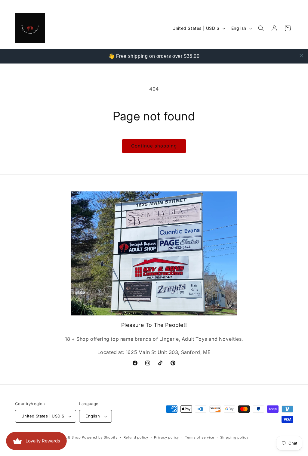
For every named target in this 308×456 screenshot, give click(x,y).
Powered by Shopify (100, 437)
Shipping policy (234, 437)
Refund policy (136, 437)
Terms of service (199, 437)
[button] (261, 28)
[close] (301, 55)
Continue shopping (154, 146)
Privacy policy (166, 437)
